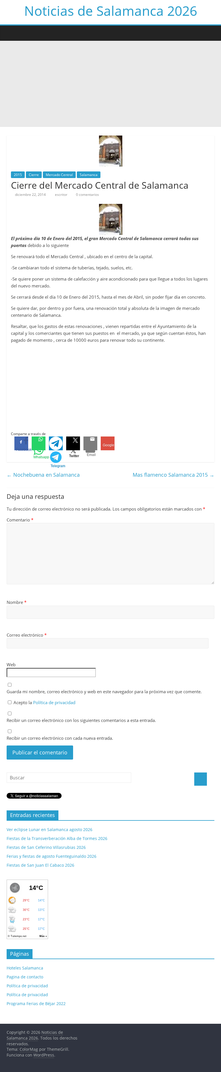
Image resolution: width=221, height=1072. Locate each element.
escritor (61, 194)
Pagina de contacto (25, 977)
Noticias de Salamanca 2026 (110, 11)
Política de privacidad (54, 702)
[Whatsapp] (38, 443)
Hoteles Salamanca (25, 968)
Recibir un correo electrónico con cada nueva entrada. (60, 738)
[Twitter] (73, 443)
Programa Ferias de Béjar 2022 (36, 1003)
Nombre (16, 602)
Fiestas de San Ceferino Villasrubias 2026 (46, 847)
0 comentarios (87, 194)
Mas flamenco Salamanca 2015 (173, 474)
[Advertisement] (110, 84)
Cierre (34, 174)
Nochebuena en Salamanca (43, 474)
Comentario (20, 520)
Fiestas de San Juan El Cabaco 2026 (40, 865)
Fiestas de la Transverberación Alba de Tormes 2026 (57, 838)
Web (11, 664)
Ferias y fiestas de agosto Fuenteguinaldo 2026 (51, 856)
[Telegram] (56, 443)
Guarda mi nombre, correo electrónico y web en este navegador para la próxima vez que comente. (104, 691)
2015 (18, 174)
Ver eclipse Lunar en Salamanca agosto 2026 (49, 829)
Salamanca (89, 174)
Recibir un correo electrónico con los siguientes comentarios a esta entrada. (81, 720)
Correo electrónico (27, 635)
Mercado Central (59, 174)
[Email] (90, 443)
